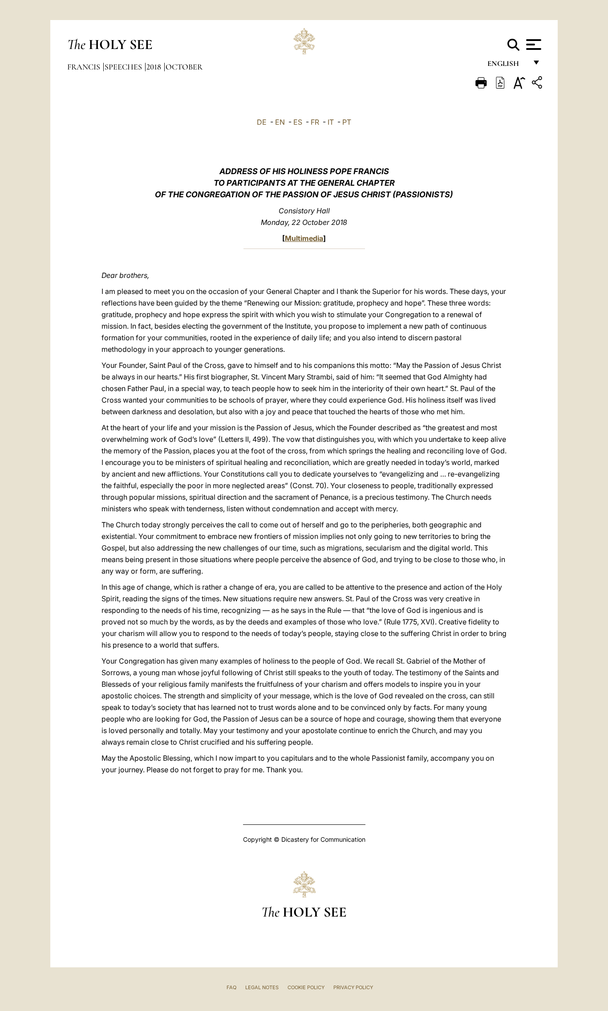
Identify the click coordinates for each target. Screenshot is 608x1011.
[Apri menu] (532, 44)
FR (315, 122)
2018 (154, 67)
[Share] (538, 84)
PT (346, 122)
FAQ (231, 987)
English (507, 66)
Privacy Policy (353, 987)
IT (331, 122)
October (184, 67)
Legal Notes (262, 987)
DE (262, 122)
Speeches (124, 67)
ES (297, 122)
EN (280, 122)
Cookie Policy (306, 987)
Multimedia (304, 238)
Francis (84, 67)
